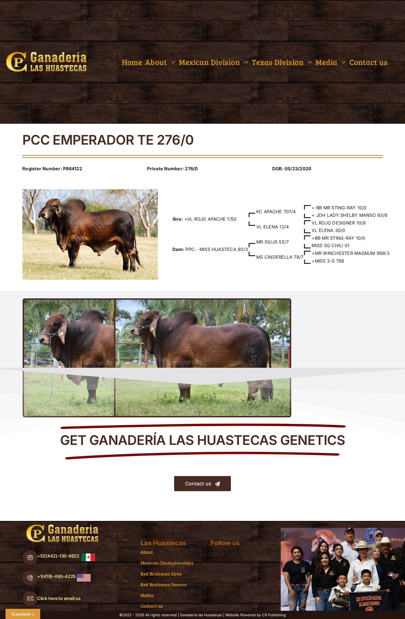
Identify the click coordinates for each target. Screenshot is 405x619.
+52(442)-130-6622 (58, 556)
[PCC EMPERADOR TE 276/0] (90, 191)
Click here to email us (59, 598)
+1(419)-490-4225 (56, 576)
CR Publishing (274, 615)
